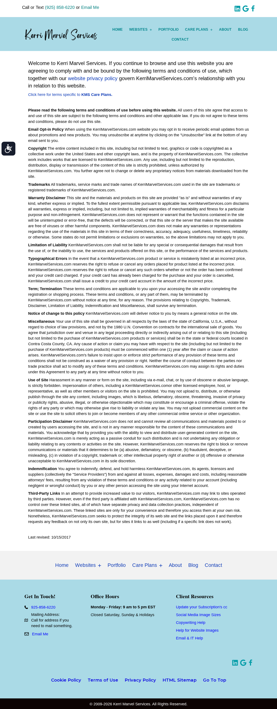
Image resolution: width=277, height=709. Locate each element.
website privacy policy (93, 78)
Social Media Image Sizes (198, 615)
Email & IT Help (189, 638)
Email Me (90, 7)
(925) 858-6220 (60, 7)
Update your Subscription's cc (201, 607)
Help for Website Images (197, 630)
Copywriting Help (190, 622)
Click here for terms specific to (70, 94)
